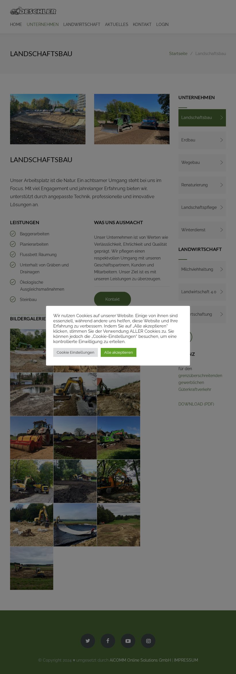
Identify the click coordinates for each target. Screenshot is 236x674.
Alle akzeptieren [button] (118, 352)
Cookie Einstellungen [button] (75, 352)
